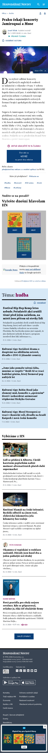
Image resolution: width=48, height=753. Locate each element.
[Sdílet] (40, 13)
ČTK (41, 71)
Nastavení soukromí (26, 700)
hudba (22, 295)
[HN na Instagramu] (24, 670)
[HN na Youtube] (35, 670)
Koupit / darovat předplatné (13, 715)
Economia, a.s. (18, 657)
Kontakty (6, 693)
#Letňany (17, 188)
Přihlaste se (34, 176)
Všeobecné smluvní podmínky (30, 704)
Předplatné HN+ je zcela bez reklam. (34, 281)
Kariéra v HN (8, 704)
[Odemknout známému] (45, 13)
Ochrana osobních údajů (28, 693)
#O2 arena (29, 183)
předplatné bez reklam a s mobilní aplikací (19, 169)
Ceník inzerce (8, 708)
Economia (6, 700)
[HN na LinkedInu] (28, 670)
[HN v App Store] (28, 682)
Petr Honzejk (15, 545)
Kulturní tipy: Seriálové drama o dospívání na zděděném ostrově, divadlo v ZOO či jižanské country (21, 352)
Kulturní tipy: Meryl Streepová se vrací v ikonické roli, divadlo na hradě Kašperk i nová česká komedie (24, 415)
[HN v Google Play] (11, 682)
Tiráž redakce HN (9, 697)
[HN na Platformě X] (17, 670)
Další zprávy (24, 636)
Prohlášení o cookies (27, 697)
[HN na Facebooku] (21, 670)
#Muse (7, 188)
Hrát (15, 230)
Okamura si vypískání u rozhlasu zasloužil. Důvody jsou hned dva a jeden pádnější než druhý (22, 553)
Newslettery (7, 722)
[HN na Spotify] (32, 670)
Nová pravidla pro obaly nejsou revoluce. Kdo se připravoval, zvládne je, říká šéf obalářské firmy (23, 606)
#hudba (7, 183)
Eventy (5, 719)
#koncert (18, 183)
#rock (39, 183)
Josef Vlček (12, 30)
